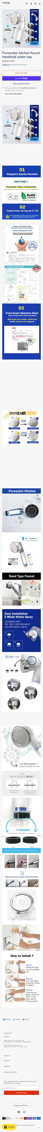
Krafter (17, 1125)
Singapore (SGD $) (21, 1105)
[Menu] (40, 3)
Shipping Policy (10, 1072)
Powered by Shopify (27, 1125)
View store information (13, 94)
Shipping (5, 64)
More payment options (21, 83)
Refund (7, 1066)
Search (7, 1060)
